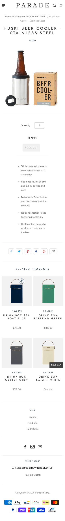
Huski (32, 40)
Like (11, 251)
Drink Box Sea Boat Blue (16, 317)
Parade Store (42, 492)
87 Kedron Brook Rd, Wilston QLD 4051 (32, 468)
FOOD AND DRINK (37, 16)
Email (53, 251)
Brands (32, 417)
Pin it (28, 251)
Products (32, 423)
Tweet (19, 251)
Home (8, 16)
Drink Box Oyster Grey (16, 378)
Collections (19, 16)
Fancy (36, 251)
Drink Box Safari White (48, 378)
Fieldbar (16, 311)
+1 (44, 251)
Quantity (25, 125)
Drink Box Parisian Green (48, 317)
